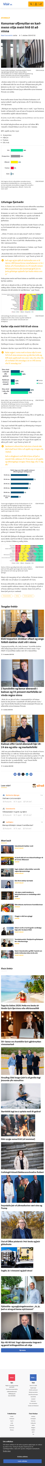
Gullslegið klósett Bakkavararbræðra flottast (22, 1172)
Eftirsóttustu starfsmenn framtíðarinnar (29, 905)
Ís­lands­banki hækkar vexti (24, 846)
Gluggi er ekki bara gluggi (23, 916)
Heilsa (17, 596)
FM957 (33, 1430)
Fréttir (11, 1416)
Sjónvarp (11, 1427)
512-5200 (34, 1385)
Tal (33, 1434)
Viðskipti (11, 1418)
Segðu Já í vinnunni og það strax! (16, 1271)
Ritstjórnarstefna (33, 1392)
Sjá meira (22, 1350)
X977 (33, 1432)
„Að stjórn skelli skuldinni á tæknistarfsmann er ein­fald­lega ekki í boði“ (28, 894)
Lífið (12, 1423)
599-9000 (13, 1396)
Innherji (33, 1416)
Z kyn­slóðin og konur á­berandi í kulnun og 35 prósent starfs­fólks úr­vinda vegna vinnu (21, 692)
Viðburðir (33, 1423)
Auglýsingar (33, 1388)
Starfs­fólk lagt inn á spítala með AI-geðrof (21, 1112)
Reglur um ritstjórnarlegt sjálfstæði (12, 1386)
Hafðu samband (33, 1390)
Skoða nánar (7, 1451)
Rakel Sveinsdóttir (7, 35)
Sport (11, 1421)
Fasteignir (33, 1418)
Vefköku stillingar (22, 1456)
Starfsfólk (33, 1396)
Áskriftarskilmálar (33, 1394)
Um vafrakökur (33, 1403)
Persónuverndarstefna (12, 1389)
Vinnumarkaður (7, 596)
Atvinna (33, 1421)
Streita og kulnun (28, 596)
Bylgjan (33, 1427)
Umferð (33, 1399)
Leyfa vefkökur (22, 1461)
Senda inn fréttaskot (33, 1405)
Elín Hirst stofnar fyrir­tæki (24, 881)
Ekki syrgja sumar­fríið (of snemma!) (18, 1139)
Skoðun (12, 1425)
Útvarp (12, 1430)
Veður (33, 1425)
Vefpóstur (33, 1401)
